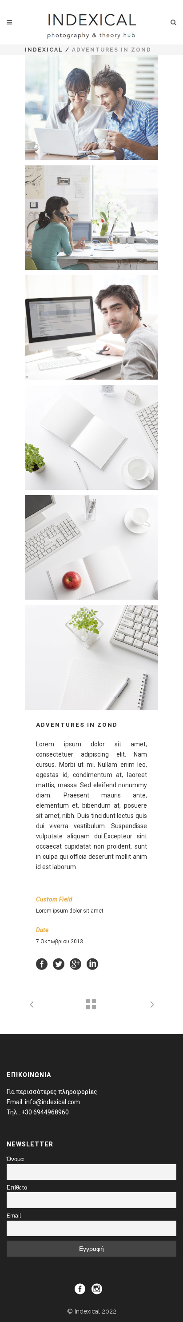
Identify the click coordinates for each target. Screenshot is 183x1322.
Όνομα (15, 1159)
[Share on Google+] (75, 963)
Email (14, 1215)
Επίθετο (17, 1187)
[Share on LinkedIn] (92, 963)
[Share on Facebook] (42, 963)
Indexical (44, 50)
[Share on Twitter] (58, 963)
